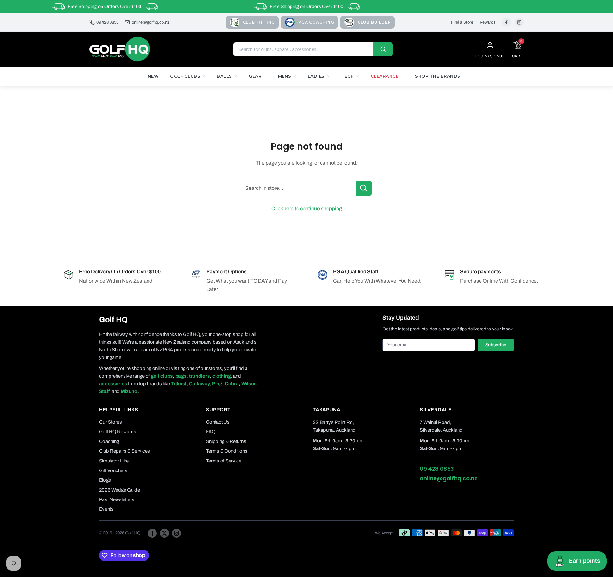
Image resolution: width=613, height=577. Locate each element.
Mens (284, 75)
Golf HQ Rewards (117, 431)
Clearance (385, 75)
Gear (255, 75)
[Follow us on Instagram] (176, 533)
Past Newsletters (116, 499)
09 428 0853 (107, 22)
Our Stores (110, 422)
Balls (224, 75)
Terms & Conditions (226, 451)
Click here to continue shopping (306, 208)
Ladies (316, 75)
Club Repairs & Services (124, 451)
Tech (347, 75)
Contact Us (218, 422)
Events (106, 509)
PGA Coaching (316, 22)
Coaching (109, 441)
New (153, 75)
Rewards (488, 22)
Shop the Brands (437, 75)
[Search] (383, 49)
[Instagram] (519, 22)
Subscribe (495, 345)
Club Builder (374, 22)
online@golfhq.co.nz (150, 22)
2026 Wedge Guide (119, 489)
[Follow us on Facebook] (152, 533)
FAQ (211, 431)
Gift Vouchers (113, 470)
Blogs (105, 480)
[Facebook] (506, 22)
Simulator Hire (114, 460)
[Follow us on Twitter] (164, 533)
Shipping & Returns (226, 441)
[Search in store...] (364, 188)
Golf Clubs (185, 75)
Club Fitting (259, 22)
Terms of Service (223, 460)
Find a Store (462, 22)
